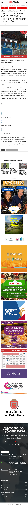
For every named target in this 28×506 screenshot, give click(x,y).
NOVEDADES (4, 489)
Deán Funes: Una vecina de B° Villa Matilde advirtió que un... (18, 455)
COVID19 (5, 5)
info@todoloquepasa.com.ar (17, 441)
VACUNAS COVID (14, 150)
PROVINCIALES (4, 487)
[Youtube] (18, 444)
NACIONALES (4, 496)
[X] (5, 27)
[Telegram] (12, 27)
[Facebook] (2, 27)
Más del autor (20, 160)
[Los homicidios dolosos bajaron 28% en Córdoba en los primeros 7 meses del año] (14, 166)
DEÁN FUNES (8, 150)
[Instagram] (12, 444)
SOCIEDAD (24, 8)
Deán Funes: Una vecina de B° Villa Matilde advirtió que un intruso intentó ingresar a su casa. (5, 171)
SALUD (2, 8)
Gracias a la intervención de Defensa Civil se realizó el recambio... (16, 471)
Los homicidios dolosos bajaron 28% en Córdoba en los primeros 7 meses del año (14, 171)
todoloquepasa (5, 24)
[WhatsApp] (9, 27)
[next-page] (15, 177)
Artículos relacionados (10, 160)
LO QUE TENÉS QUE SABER (5, 168)
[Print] (19, 27)
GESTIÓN (12, 168)
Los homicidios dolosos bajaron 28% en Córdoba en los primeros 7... (17, 463)
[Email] (15, 27)
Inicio (2, 5)
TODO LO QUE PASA (12, 8)
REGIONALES (19, 8)
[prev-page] (13, 177)
